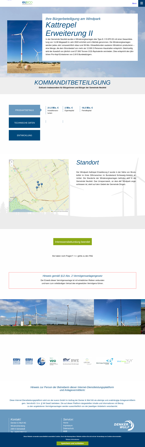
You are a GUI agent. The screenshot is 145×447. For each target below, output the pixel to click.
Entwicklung (24, 135)
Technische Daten (24, 122)
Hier (75, 255)
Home (65, 422)
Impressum (68, 425)
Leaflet (55, 211)
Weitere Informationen (72, 439)
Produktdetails (24, 110)
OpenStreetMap (63, 211)
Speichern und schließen (72, 443)
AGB (65, 431)
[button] (42, 185)
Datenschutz (68, 428)
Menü (134, 3)
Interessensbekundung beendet (72, 241)
